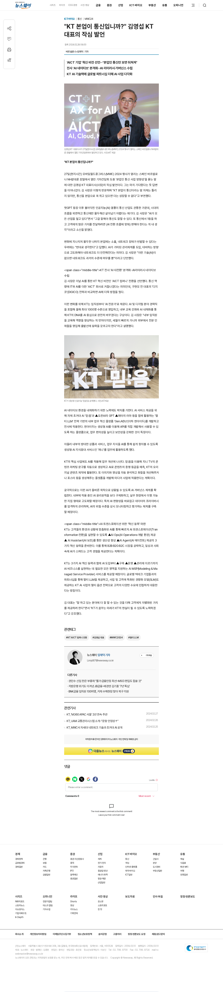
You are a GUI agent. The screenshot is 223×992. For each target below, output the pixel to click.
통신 (80, 18)
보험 (45, 863)
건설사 (155, 859)
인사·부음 (158, 896)
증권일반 (74, 878)
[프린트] (9, 50)
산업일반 (101, 882)
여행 (182, 870)
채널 (182, 859)
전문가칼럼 (47, 901)
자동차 (100, 867)
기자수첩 (46, 909)
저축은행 (46, 870)
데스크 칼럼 (48, 905)
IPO (72, 870)
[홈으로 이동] (23, 5)
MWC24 (89, 18)
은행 (45, 859)
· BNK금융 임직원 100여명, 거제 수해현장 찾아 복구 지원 (98, 691)
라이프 (62, 5)
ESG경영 (73, 5)
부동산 (152, 5)
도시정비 (156, 867)
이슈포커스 (19, 909)
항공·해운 (102, 878)
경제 (17, 854)
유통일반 (184, 874)
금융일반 (46, 874)
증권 (109, 5)
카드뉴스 (74, 909)
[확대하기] (111, 86)
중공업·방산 (103, 870)
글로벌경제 (19, 863)
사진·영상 (84, 5)
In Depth (19, 917)
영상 (72, 905)
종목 (72, 863)
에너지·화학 (103, 874)
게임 (127, 863)
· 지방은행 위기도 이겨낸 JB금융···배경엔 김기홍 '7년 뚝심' (98, 686)
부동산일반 (157, 870)
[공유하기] (9, 28)
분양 (155, 863)
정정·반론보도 (187, 896)
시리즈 (53, 5)
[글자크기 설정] (9, 60)
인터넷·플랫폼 (131, 867)
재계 (100, 859)
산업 (120, 5)
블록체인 (74, 874)
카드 (45, 867)
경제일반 (19, 867)
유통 (164, 5)
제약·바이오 (130, 870)
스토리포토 (102, 905)
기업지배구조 (20, 913)
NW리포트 (19, 901)
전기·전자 (102, 863)
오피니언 (178, 5)
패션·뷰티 (184, 867)
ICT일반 (128, 874)
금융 (98, 5)
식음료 (183, 863)
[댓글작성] (9, 39)
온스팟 (100, 901)
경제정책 (19, 859)
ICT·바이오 (135, 5)
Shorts (73, 901)
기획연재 (74, 913)
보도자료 (130, 896)
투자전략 (74, 867)
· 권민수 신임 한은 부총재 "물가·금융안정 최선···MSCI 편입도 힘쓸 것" (104, 681)
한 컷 (100, 909)
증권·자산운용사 (77, 859)
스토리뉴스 (19, 905)
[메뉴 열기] (193, 5)
